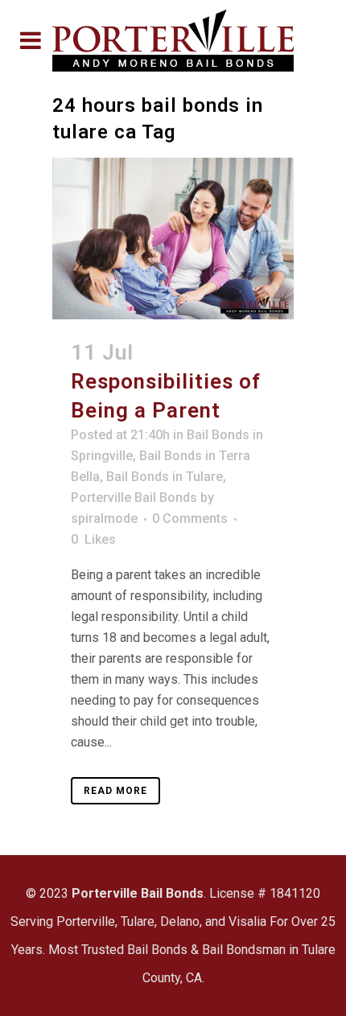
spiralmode (104, 518)
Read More (115, 790)
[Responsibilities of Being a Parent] (173, 238)
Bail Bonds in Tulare (164, 476)
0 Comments (190, 518)
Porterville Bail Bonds (134, 497)
